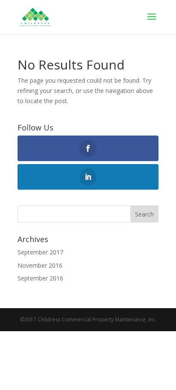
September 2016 (40, 278)
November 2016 (40, 265)
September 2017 (40, 252)
